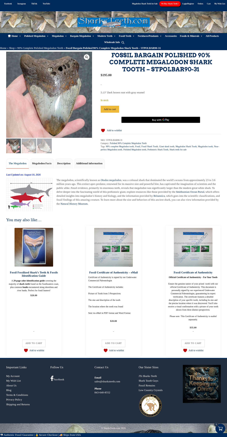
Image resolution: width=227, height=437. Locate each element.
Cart (209, 4)
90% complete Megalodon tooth (120, 146)
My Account (13, 376)
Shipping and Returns (18, 404)
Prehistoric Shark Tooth (157, 149)
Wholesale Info (112, 42)
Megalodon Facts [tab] (42, 163)
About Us (11, 385)
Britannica (159, 195)
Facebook (59, 379)
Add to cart (110, 109)
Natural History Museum (74, 203)
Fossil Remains (147, 385)
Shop (12, 48)
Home (15, 36)
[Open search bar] (122, 42)
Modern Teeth (104, 36)
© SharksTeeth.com (110, 428)
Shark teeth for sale (178, 149)
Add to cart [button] (33, 343)
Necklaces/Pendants (148, 36)
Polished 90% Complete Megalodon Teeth (128, 143)
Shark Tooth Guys (148, 380)
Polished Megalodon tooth (134, 149)
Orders (200, 4)
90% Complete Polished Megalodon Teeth (40, 48)
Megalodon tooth (205, 146)
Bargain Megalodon (80, 36)
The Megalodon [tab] (17, 163)
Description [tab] (63, 163)
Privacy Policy (14, 399)
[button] (86, 57)
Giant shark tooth (166, 146)
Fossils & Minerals (189, 36)
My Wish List (219, 4)
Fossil (137, 146)
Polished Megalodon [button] (34, 36)
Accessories (171, 36)
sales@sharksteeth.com (107, 381)
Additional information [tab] (89, 163)
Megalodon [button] (58, 36)
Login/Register (188, 4)
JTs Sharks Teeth (148, 376)
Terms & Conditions (17, 395)
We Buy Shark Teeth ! (170, 4)
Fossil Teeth (125, 36)
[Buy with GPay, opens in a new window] (160, 120)
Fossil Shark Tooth (149, 146)
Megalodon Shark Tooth (186, 146)
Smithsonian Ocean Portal (190, 191)
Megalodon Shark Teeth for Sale (145, 4)
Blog (8, 390)
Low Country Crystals (151, 390)
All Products (212, 36)
